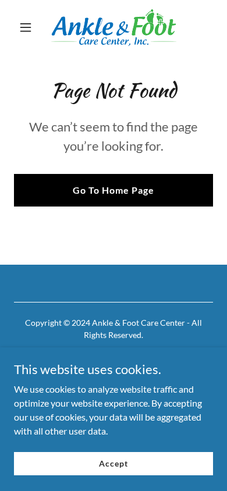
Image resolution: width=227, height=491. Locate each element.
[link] (113, 27)
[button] (29, 27)
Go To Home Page (113, 189)
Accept (113, 463)
